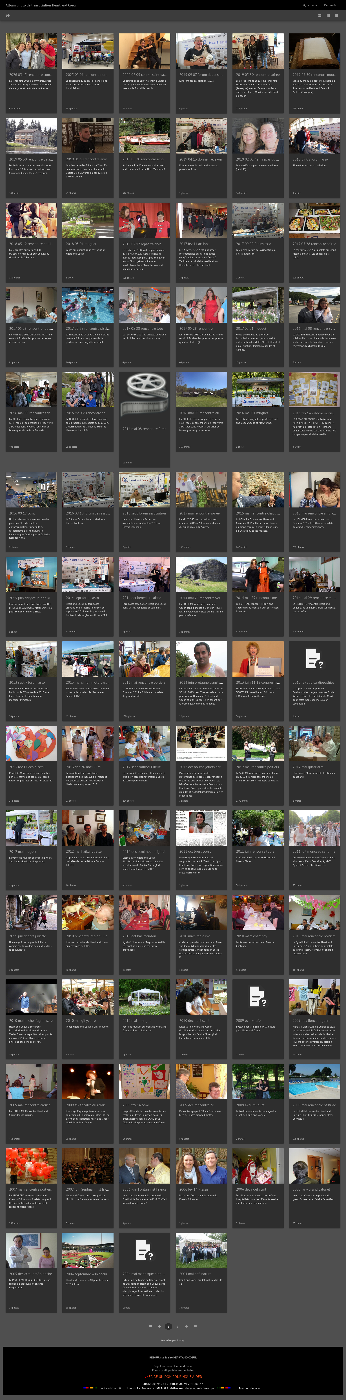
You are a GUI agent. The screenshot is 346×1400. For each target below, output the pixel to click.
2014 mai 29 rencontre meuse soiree (264, 597)
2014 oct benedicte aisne (142, 597)
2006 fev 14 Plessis (194, 1189)
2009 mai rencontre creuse (29, 1105)
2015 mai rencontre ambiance (316, 513)
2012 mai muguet (22, 851)
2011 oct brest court (195, 851)
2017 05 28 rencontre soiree (314, 243)
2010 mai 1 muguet (138, 1020)
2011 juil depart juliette (27, 936)
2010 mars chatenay (251, 936)
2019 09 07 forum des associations (205, 74)
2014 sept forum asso (82, 597)
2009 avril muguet (250, 1105)
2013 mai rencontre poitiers (144, 682)
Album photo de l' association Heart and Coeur (41, 5)
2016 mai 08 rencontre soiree (88, 413)
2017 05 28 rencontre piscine (88, 328)
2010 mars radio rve (194, 936)
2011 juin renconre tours (255, 851)
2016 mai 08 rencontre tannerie (33, 413)
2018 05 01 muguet (81, 243)
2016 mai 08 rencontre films (144, 428)
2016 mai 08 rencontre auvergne (204, 413)
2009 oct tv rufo (248, 1020)
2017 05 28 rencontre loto (143, 328)
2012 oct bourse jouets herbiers (203, 767)
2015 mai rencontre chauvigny (259, 513)
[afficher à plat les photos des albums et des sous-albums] (320, 15)
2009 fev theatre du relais (85, 1105)
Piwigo (181, 1340)
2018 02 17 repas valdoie (142, 244)
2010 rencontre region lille (86, 936)
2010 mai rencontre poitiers (314, 936)
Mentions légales (249, 1388)
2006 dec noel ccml (251, 1189)
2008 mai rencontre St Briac (314, 1105)
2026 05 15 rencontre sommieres (34, 74)
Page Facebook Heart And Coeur (173, 1366)
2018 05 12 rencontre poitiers (32, 243)
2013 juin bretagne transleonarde (205, 682)
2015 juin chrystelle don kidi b (32, 598)
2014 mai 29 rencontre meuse (316, 597)
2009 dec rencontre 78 (196, 1105)
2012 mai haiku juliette (84, 851)
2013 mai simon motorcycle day (90, 682)
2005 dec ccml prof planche (30, 1273)
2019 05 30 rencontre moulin (315, 74)
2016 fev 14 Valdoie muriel (313, 413)
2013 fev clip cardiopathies (313, 682)
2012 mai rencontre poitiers (257, 767)
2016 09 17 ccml (22, 513)
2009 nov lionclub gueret (312, 1020)
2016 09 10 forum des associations (92, 513)
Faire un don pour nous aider (175, 1376)
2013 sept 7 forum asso (27, 682)
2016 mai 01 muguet (252, 413)
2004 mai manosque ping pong (146, 1273)
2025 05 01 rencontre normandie (91, 74)
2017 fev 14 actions (194, 243)
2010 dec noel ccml (194, 1020)
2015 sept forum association (144, 513)
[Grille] (328, 15)
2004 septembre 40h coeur (86, 1274)
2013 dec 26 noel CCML (84, 767)
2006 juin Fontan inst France (145, 1189)
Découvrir (330, 5)
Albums (312, 5)
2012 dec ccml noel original (144, 851)
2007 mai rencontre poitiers (30, 1189)
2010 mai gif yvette (81, 1020)
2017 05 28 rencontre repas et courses (38, 328)
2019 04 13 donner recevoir (200, 159)
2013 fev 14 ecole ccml (27, 767)
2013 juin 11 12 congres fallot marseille (267, 682)
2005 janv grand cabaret (311, 1189)
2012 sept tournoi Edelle (142, 767)
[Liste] (336, 15)
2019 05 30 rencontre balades (32, 159)
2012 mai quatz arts (308, 767)
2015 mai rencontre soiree (199, 513)
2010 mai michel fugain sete (31, 1020)
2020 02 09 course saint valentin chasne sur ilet (159, 74)
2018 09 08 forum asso (310, 159)
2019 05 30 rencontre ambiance (147, 159)
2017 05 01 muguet (251, 328)
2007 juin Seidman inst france (89, 1189)
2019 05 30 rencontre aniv (86, 159)
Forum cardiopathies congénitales (173, 1370)
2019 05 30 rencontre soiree (258, 74)
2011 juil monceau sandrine (314, 851)
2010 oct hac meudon (139, 936)
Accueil (8, 15)
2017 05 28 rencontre (196, 328)
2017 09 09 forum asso (253, 243)
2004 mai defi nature (195, 1273)
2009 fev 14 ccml (136, 1105)
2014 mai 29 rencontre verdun (202, 598)
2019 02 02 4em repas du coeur (260, 159)
